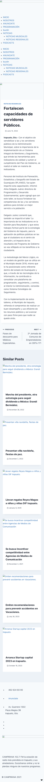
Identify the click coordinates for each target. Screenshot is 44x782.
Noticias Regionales (12, 104)
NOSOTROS (8, 20)
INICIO (6, 17)
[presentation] (22, 377)
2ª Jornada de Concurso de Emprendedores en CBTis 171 (33, 336)
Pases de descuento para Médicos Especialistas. (10, 336)
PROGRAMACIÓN (11, 27)
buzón (6, 30)
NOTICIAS (7, 33)
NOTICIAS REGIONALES (17, 39)
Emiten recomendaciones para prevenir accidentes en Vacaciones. (22, 608)
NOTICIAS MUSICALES (16, 36)
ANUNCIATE (9, 23)
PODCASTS (8, 43)
